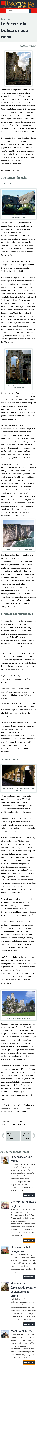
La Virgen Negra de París (26, 1135)
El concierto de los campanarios (21, 1249)
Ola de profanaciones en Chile (12, 1135)
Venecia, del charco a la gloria (23, 1204)
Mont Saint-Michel (22, 1331)
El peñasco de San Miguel (21, 1159)
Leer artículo (29, 1195)
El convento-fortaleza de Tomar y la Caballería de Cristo (23, 1289)
